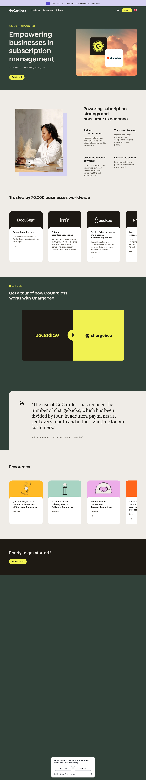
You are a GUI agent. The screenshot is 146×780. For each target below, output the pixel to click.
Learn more (95, 3)
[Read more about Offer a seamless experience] (53, 254)
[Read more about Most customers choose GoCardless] (130, 251)
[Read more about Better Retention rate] (14, 246)
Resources (48, 10)
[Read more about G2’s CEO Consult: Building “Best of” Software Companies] (53, 516)
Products (35, 10)
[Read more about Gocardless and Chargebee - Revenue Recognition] (92, 516)
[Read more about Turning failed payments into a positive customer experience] (92, 257)
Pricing (59, 10)
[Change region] (135, 10)
